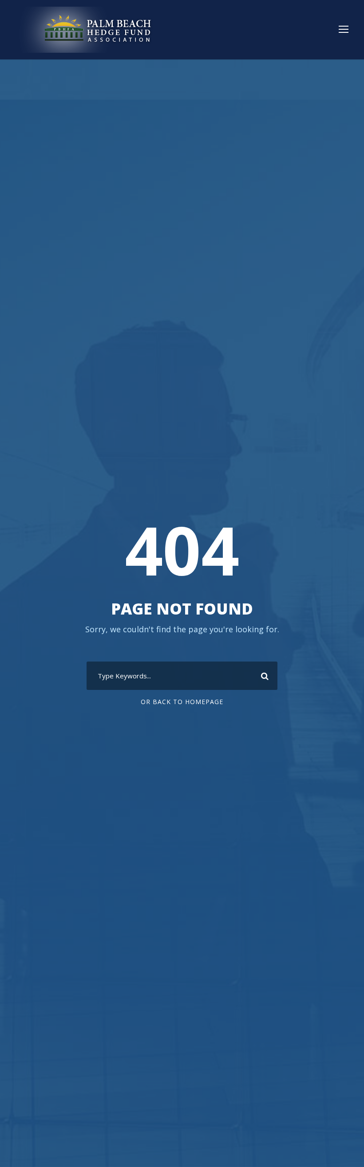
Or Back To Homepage (182, 701)
